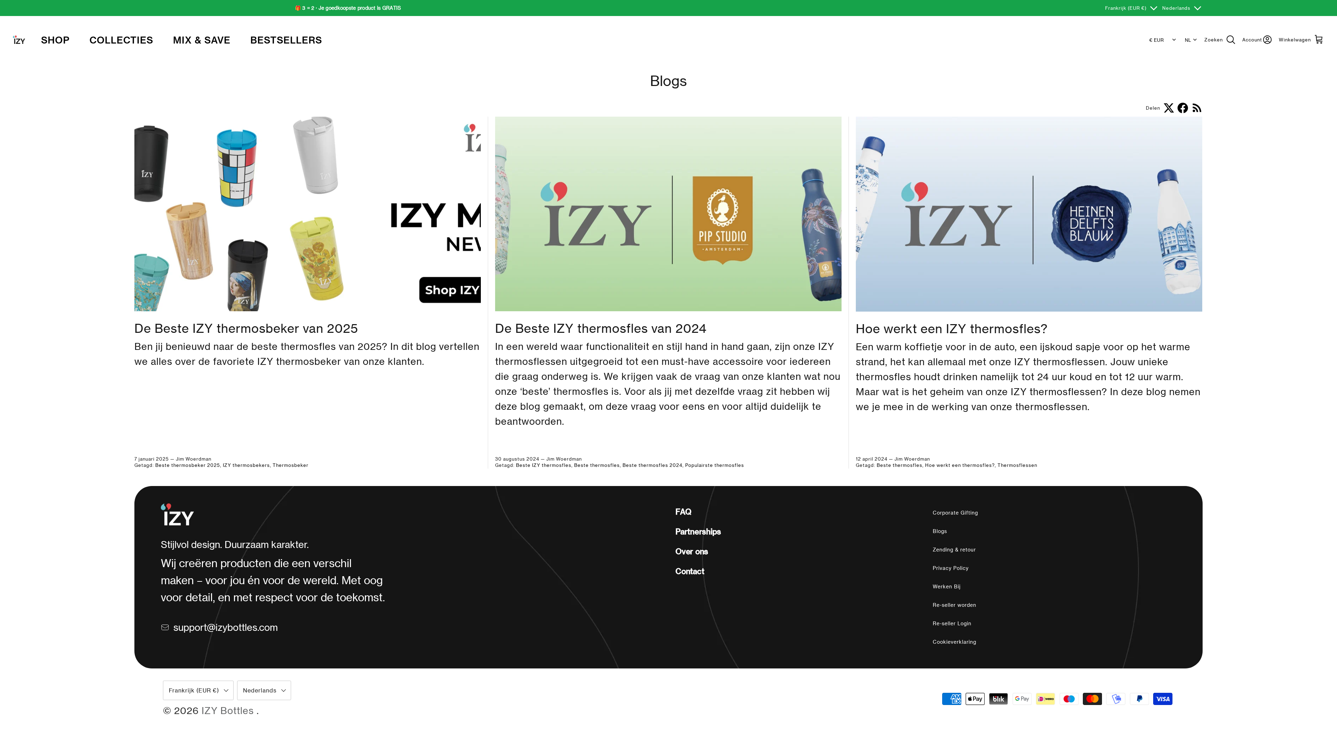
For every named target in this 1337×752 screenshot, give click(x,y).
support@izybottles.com (225, 627)
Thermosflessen (1017, 465)
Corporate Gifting (955, 513)
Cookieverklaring (954, 642)
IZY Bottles (229, 710)
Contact (689, 570)
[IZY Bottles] (19, 40)
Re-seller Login (952, 623)
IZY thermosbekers (246, 465)
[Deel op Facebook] (1183, 108)
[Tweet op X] (1169, 108)
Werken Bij (947, 586)
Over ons (691, 551)
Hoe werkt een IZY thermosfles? (952, 328)
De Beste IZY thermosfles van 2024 (601, 328)
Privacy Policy (951, 568)
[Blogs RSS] (1197, 108)
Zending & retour (954, 550)
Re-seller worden (954, 605)
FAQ (683, 511)
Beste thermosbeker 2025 (187, 465)
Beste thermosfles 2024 (652, 465)
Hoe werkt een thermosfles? (960, 465)
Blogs (940, 531)
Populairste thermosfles (714, 465)
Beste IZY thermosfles (543, 465)
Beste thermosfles (597, 465)
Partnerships (698, 531)
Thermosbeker (290, 465)
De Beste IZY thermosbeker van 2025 (246, 328)
